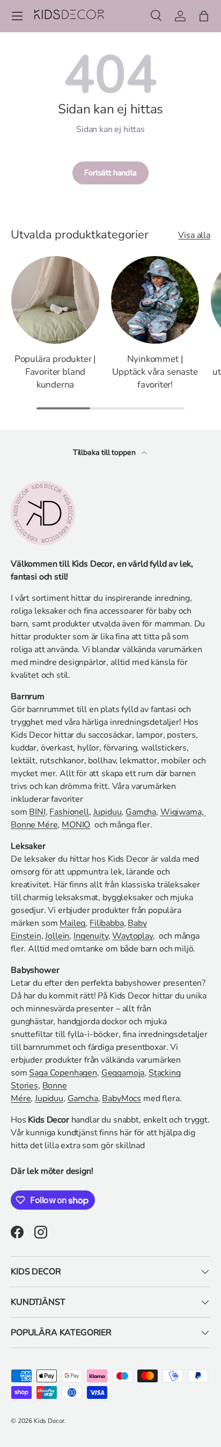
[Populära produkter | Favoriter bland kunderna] (55, 300)
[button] (204, 16)
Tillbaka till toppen (105, 452)
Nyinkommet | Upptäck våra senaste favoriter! (155, 372)
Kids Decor (49, 1421)
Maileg (72, 923)
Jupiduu (107, 812)
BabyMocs (121, 1098)
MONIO (76, 825)
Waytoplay (132, 936)
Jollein (57, 936)
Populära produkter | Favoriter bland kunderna (55, 372)
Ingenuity (90, 936)
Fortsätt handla (110, 172)
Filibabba (107, 923)
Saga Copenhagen (63, 1073)
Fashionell (69, 812)
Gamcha (141, 812)
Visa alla (194, 235)
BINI (37, 812)
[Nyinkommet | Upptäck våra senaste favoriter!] (155, 300)
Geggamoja (123, 1073)
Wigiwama (181, 812)
